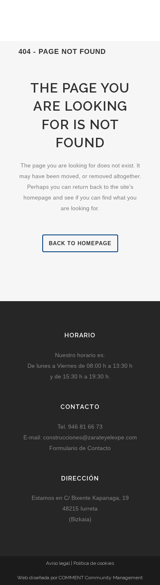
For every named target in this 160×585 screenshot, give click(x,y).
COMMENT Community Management (101, 577)
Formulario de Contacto (80, 448)
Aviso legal (58, 563)
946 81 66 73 (84, 426)
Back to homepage (80, 243)
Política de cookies (93, 563)
